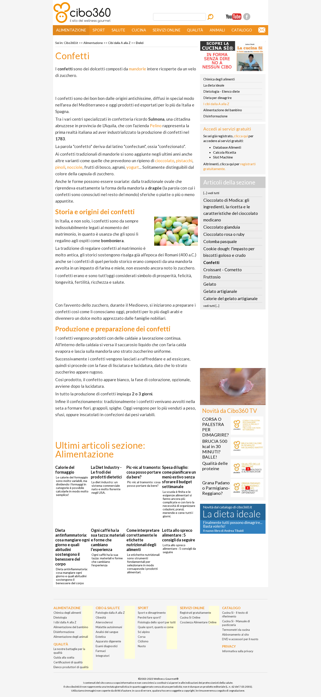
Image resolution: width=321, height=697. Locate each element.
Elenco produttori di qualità (71, 667)
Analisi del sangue (107, 632)
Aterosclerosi (104, 622)
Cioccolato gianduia (221, 226)
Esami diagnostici (106, 646)
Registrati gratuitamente (195, 612)
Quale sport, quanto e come (155, 627)
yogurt (132, 167)
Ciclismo (143, 641)
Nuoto (142, 646)
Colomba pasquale (220, 241)
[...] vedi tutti (211, 193)
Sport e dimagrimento (152, 612)
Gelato (209, 284)
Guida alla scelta (64, 657)
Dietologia (60, 617)
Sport (99, 30)
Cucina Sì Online (190, 617)
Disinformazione (215, 116)
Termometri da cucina (236, 629)
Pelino (156, 125)
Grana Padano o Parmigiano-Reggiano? (216, 488)
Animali (217, 30)
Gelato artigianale (220, 291)
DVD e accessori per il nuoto (240, 639)
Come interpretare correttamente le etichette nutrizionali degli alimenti (142, 540)
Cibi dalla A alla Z (119, 43)
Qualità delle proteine (215, 466)
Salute (118, 30)
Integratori (102, 655)
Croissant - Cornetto (222, 269)
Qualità (195, 30)
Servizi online (166, 30)
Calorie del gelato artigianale (230, 298)
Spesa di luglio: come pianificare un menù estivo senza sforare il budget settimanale (179, 477)
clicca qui (241, 136)
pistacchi (184, 160)
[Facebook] (246, 16)
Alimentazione (71, 30)
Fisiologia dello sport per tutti (157, 622)
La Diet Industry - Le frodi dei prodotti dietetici (106, 472)
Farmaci (101, 651)
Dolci (139, 43)
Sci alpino (144, 632)
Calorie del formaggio (64, 470)
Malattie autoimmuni (109, 627)
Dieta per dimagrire (217, 98)
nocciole (75, 167)
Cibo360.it (71, 43)
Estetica (101, 636)
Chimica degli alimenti (219, 79)
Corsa (141, 636)
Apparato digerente (108, 641)
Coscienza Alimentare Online (198, 622)
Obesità (101, 617)
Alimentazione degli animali (71, 636)
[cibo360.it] (82, 22)
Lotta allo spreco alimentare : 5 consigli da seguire (178, 535)
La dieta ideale (213, 85)
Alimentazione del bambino (222, 110)
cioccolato (164, 160)
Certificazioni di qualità (68, 662)
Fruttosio (212, 276)
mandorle (137, 68)
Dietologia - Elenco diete (221, 91)
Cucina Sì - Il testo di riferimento (235, 614)
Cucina (139, 30)
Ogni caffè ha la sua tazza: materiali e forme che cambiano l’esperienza (108, 540)
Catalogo (241, 30)
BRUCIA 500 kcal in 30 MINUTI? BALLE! (214, 448)
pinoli (60, 167)
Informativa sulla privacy (237, 651)
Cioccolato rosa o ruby (224, 234)
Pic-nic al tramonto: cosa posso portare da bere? (143, 472)
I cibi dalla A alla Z (216, 104)
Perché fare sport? (149, 617)
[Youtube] (233, 16)
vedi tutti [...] (211, 306)
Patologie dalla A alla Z (110, 612)
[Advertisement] (233, 340)
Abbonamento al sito (235, 634)
